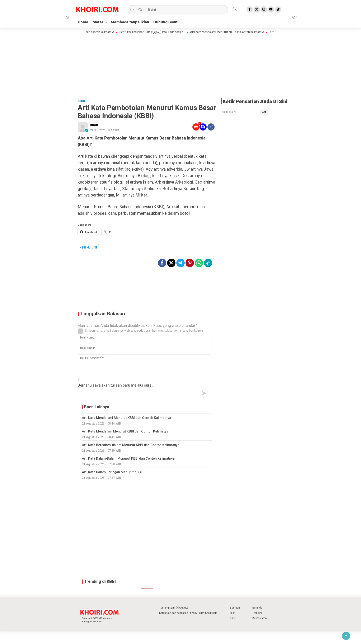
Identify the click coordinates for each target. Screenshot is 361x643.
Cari (264, 111)
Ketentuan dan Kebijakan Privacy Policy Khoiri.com (188, 613)
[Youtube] (271, 9)
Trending (257, 613)
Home (83, 22)
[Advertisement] (180, 66)
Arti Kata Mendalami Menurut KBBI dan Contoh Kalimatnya (216, 32)
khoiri (94, 125)
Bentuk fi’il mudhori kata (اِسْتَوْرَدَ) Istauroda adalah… (141, 32)
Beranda (257, 608)
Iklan (232, 613)
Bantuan (235, 608)
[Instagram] (264, 9)
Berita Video (259, 618)
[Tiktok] (278, 9)
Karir (232, 618)
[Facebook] (250, 9)
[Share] (211, 127)
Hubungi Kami (165, 22)
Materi (98, 22)
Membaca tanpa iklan (130, 22)
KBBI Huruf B (88, 247)
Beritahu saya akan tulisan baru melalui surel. (115, 385)
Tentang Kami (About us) (173, 608)
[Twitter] (257, 9)
